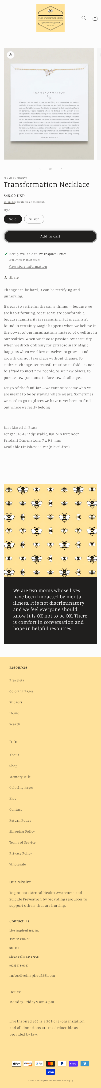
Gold (13, 219)
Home (14, 713)
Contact (15, 809)
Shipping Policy (22, 831)
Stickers (15, 702)
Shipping (9, 201)
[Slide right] (61, 169)
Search (14, 724)
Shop (13, 766)
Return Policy (20, 820)
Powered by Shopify (63, 1080)
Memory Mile (20, 777)
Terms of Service (22, 842)
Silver (34, 219)
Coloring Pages (21, 691)
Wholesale (17, 864)
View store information (28, 266)
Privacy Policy (20, 853)
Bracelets (16, 680)
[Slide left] (40, 169)
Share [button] (14, 277)
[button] (6, 18)
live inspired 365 (44, 1080)
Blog (12, 798)
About (14, 755)
